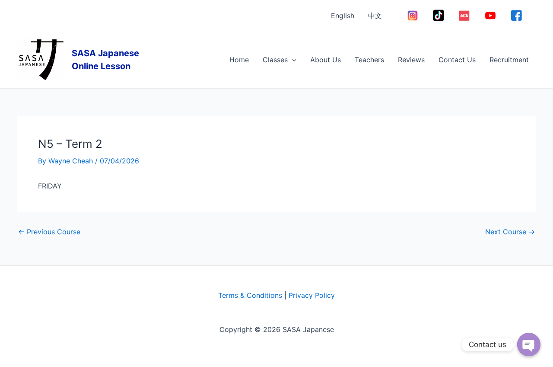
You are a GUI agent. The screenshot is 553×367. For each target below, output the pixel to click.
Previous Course (49, 231)
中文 (375, 15)
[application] (292, 59)
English (342, 15)
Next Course (510, 231)
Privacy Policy (312, 295)
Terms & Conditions (250, 295)
